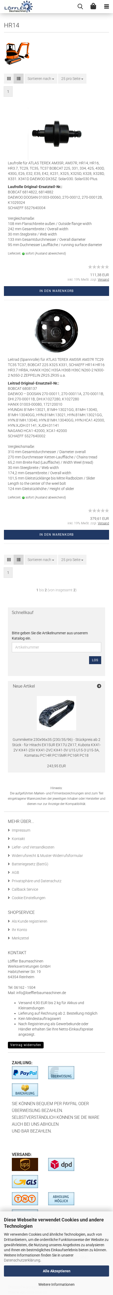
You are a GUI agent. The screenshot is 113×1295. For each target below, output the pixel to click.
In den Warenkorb (56, 291)
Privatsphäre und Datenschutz (36, 881)
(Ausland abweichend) (50, 253)
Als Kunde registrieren (29, 921)
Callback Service (25, 889)
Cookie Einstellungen (28, 898)
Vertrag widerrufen (25, 1045)
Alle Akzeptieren (56, 1271)
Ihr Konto (19, 930)
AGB (15, 872)
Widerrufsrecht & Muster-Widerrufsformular (47, 855)
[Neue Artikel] (99, 686)
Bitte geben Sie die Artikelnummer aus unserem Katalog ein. (50, 635)
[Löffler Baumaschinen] (16, 6)
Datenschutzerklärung (22, 1260)
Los (95, 660)
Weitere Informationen (56, 1284)
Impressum (21, 830)
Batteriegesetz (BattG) (30, 864)
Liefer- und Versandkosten (33, 847)
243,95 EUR (56, 766)
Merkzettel (20, 938)
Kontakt (18, 839)
